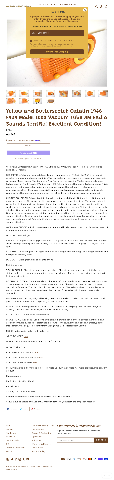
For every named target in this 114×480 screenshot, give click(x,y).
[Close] (85, 9)
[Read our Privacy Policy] (82, 44)
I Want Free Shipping (57, 52)
